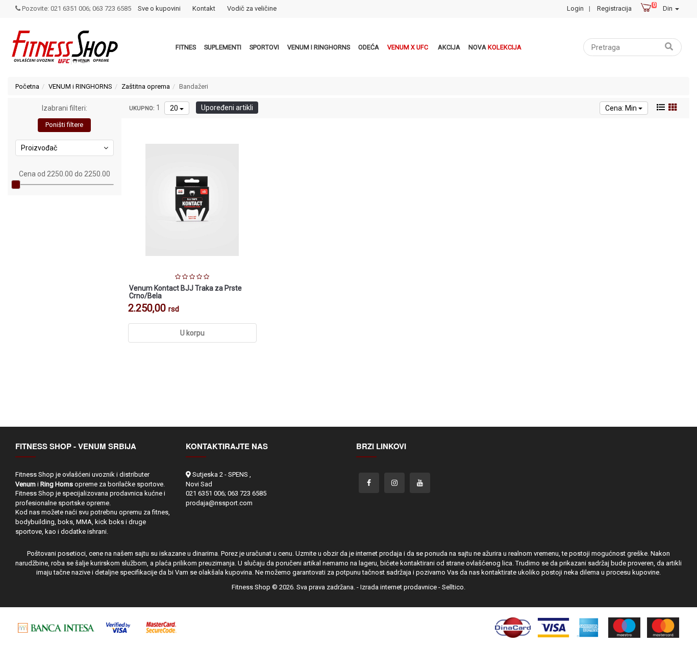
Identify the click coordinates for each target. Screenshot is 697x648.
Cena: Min (621, 108)
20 (175, 108)
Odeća (368, 47)
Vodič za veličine (252, 8)
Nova (494, 47)
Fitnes (186, 47)
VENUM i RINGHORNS (318, 47)
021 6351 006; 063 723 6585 (226, 493)
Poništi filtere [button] (64, 124)
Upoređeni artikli (227, 107)
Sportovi (264, 47)
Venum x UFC (407, 47)
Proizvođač (39, 148)
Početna (27, 86)
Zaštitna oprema (145, 86)
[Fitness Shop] (64, 47)
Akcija (449, 47)
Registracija (614, 8)
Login (575, 8)
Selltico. (453, 587)
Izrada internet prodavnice (398, 587)
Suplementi (222, 47)
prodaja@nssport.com (219, 503)
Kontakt (203, 8)
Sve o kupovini (159, 8)
